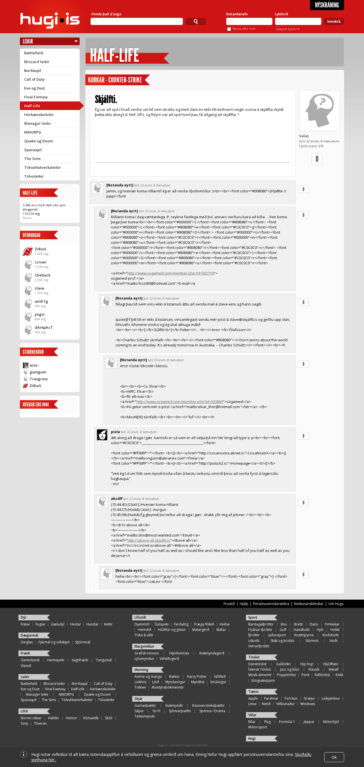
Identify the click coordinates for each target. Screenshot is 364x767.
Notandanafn (237, 14)
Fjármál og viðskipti (54, 642)
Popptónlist (286, 674)
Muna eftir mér (244, 28)
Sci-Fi (156, 710)
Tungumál (104, 660)
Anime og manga (148, 676)
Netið (266, 703)
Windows (307, 703)
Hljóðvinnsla (179, 653)
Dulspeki (162, 624)
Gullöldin (283, 664)
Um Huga (336, 603)
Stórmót (311, 640)
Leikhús (140, 681)
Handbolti (301, 629)
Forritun (291, 698)
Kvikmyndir (174, 705)
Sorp (24, 723)
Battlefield (33, 52)
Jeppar (309, 721)
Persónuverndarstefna (271, 603)
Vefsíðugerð (169, 658)
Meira (27, 218)
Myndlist (197, 681)
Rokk (339, 674)
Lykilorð (281, 14)
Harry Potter (197, 676)
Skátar (221, 629)
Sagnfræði (80, 660)
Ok (334, 757)
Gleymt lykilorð (287, 29)
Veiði (334, 640)
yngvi (40, 314)
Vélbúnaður (285, 703)
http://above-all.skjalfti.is (148, 540)
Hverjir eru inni (36, 404)
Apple (253, 698)
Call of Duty (34, 79)
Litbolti (253, 640)
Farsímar (271, 698)
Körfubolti (330, 635)
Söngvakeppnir (263, 680)
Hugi (252, 738)
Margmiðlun (144, 646)
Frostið (229, 603)
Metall (333, 669)
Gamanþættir (145, 705)
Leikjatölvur (331, 698)
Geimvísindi (30, 660)
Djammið (142, 624)
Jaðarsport (277, 635)
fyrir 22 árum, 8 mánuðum (152, 185)
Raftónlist (322, 674)
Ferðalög (181, 624)
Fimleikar (332, 624)
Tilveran (40, 723)
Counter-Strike (125, 80)
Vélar (252, 714)
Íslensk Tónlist (259, 669)
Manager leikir (37, 123)
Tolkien (140, 687)
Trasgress (39, 378)
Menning (141, 669)
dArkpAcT (44, 327)
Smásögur (218, 681)
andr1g (41, 301)
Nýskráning (327, 5)
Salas (304, 135)
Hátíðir (53, 718)
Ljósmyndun (144, 658)
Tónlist (254, 657)
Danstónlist (257, 664)
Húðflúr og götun (172, 629)
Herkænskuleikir (39, 114)
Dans (314, 624)
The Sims (32, 158)
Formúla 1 (287, 721)
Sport (252, 617)
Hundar (92, 624)
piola (115, 431)
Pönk (305, 674)
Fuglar (41, 624)
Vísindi (26, 665)
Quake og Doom (38, 141)
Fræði (25, 653)
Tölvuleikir (34, 176)
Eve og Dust (34, 88)
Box (284, 624)
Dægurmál (29, 635)
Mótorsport (257, 727)
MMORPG (32, 132)
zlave (39, 288)
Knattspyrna (304, 635)
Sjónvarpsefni (180, 710)
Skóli (108, 718)
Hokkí (335, 629)
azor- (34, 365)
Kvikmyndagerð (211, 653)
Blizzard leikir (36, 61)
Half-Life (32, 105)
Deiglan (27, 642)
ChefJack (42, 275)
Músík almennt (259, 674)
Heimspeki (55, 660)
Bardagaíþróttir (261, 624)
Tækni (253, 691)
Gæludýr (58, 624)
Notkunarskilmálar (309, 603)
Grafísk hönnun (147, 653)
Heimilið (144, 629)
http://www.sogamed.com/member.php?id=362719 (170, 273)
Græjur (309, 698)
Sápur (139, 710)
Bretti (298, 624)
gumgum (38, 372)
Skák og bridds (282, 640)
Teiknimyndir (145, 716)
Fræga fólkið (204, 624)
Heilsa (224, 624)
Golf (283, 629)
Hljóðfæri (330, 664)
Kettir (108, 624)
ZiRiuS (40, 248)
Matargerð (200, 629)
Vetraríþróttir (259, 646)
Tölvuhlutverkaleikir (42, 167)
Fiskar (25, 624)
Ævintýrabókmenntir (168, 687)
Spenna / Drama (212, 710)
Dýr (23, 617)
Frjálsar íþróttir (260, 629)
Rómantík (90, 718)
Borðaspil (32, 70)
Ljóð (155, 681)
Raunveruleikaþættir (208, 705)
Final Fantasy (36, 96)
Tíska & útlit (144, 635)
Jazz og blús (289, 669)
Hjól (320, 629)
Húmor (71, 718)
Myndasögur (175, 681)
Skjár (139, 698)
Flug (267, 721)
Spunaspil (33, 149)
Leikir (28, 41)
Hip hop (306, 664)
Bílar (252, 721)
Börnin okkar (31, 718)
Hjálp (244, 603)
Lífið (24, 711)
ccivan (40, 262)
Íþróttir (254, 635)
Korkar (96, 80)
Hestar (75, 624)
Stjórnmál (82, 642)
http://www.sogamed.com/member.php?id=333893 (179, 401)
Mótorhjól (331, 721)
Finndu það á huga (106, 14)
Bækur (174, 676)
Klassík (314, 669)
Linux (252, 703)
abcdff (116, 498)
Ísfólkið (220, 676)
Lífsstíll (140, 617)
